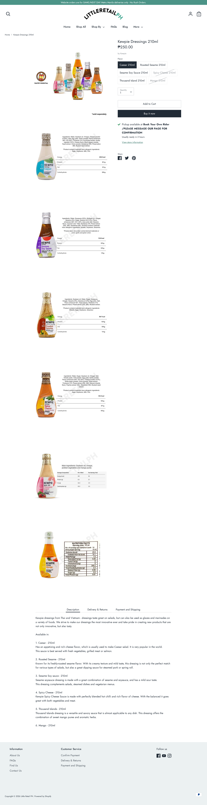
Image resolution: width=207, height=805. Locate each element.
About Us (15, 755)
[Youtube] (164, 755)
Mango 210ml (157, 80)
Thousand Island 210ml (132, 80)
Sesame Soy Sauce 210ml (134, 73)
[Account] (190, 13)
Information (16, 749)
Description (73, 609)
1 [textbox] (120, 93)
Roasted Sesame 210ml (152, 65)
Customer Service (71, 749)
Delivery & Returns (97, 609)
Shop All (81, 27)
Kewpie (123, 53)
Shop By (97, 27)
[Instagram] (169, 755)
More (136, 27)
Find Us (14, 765)
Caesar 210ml (127, 65)
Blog (125, 27)
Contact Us (16, 771)
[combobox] (126, 91)
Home (67, 27)
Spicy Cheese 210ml (164, 73)
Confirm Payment (70, 755)
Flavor (120, 58)
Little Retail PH (27, 796)
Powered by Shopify (42, 796)
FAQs (114, 27)
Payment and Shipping (128, 609)
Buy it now (149, 113)
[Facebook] (158, 755)
